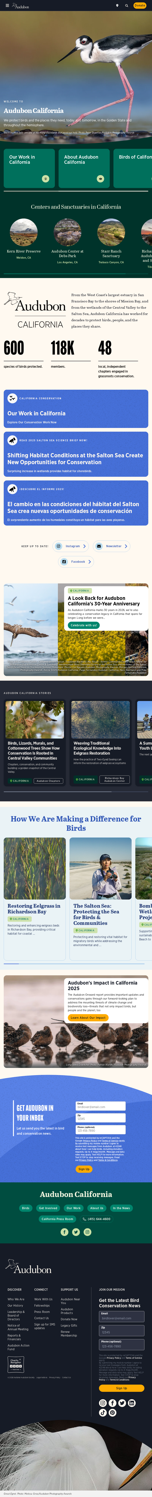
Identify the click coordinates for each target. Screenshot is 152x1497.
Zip (79, 1115)
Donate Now (69, 1319)
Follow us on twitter (76, 1232)
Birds (25, 1208)
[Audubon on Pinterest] (112, 1413)
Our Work (73, 1208)
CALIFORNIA (81, 590)
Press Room (42, 1312)
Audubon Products (67, 1311)
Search (126, 5)
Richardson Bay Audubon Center (114, 779)
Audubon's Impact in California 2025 (102, 985)
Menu (7, 5)
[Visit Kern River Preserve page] (24, 243)
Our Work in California (22, 159)
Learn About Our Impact (88, 1018)
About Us (96, 1208)
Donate (140, 5)
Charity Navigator (16, 1364)
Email (80, 1103)
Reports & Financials (14, 1337)
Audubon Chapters (48, 781)
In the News (121, 1208)
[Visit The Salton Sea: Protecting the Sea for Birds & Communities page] (100, 899)
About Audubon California (81, 159)
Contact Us (41, 1318)
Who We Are (16, 1299)
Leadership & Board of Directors (16, 1315)
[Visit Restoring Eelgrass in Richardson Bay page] (35, 899)
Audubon (20, 5)
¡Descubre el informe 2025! (42, 489)
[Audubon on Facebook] (112, 1403)
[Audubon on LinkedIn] (132, 1403)
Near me (118, 5)
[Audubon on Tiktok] (103, 1413)
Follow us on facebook (64, 1232)
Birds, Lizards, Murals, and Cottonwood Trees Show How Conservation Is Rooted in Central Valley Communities (35, 742)
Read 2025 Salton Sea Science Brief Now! (53, 440)
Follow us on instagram (87, 1232)
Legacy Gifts (69, 1325)
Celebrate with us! (84, 625)
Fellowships (42, 1305)
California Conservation (40, 398)
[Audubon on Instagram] (103, 1403)
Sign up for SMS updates (44, 1326)
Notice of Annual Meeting (18, 1327)
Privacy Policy (86, 1160)
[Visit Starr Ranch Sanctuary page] (111, 243)
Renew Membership (69, 1333)
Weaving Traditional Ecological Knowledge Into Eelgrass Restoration (101, 742)
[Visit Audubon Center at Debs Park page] (67, 243)
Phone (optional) (86, 1127)
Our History (15, 1305)
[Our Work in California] (76, 409)
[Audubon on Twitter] (122, 1403)
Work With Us (43, 1299)
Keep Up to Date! (35, 546)
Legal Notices (42, 1377)
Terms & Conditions (108, 1160)
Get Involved (48, 1208)
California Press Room (57, 1219)
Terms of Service (110, 1140)
